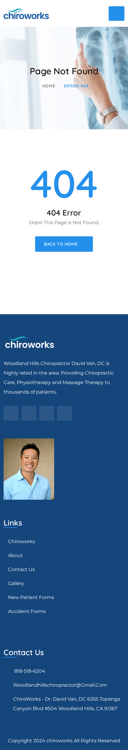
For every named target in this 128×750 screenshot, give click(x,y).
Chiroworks (21, 541)
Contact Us (21, 569)
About (15, 555)
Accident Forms (27, 611)
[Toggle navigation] (116, 13)
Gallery (16, 583)
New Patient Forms (31, 597)
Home (48, 86)
